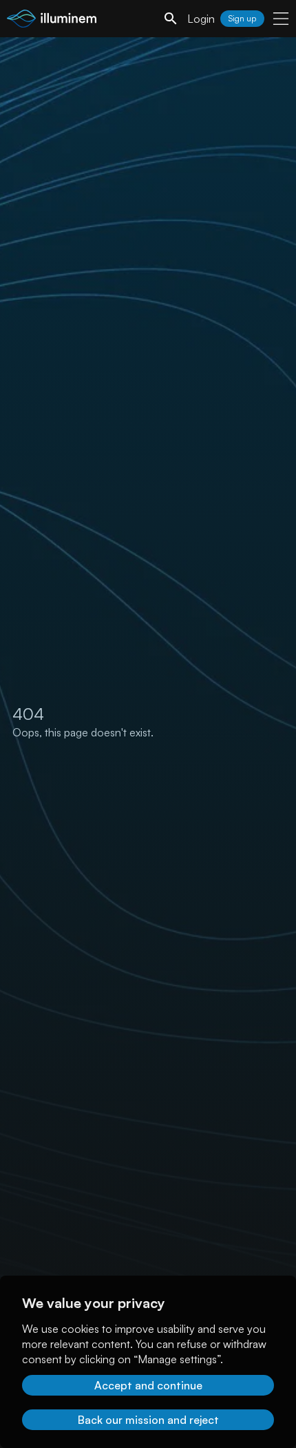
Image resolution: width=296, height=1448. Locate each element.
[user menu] (281, 18)
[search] (170, 18)
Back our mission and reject (148, 1420)
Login (201, 19)
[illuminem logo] (51, 20)
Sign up (242, 18)
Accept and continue (148, 1385)
